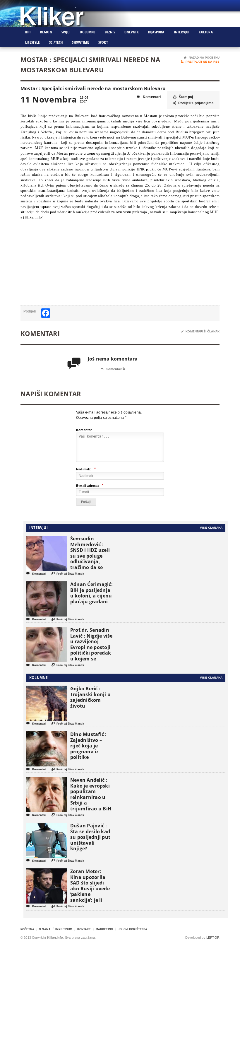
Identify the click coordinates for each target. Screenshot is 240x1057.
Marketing (104, 929)
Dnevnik (131, 32)
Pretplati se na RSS (200, 61)
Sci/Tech (56, 42)
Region (46, 32)
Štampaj (183, 97)
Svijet (66, 32)
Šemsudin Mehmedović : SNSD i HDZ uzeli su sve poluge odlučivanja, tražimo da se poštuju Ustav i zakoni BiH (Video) (90, 561)
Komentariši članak (200, 331)
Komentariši (113, 369)
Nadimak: (86, 469)
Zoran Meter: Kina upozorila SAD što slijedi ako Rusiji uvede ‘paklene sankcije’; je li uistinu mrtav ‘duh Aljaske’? (90, 891)
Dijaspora (156, 32)
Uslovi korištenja (132, 929)
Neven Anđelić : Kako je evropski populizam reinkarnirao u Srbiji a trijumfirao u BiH (90, 794)
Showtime (80, 42)
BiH (28, 32)
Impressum (63, 929)
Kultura (205, 32)
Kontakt (84, 929)
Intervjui (182, 32)
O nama (45, 929)
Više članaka (211, 527)
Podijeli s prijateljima (193, 103)
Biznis (110, 32)
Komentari (149, 97)
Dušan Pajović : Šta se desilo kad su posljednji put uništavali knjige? (90, 837)
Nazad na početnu (202, 57)
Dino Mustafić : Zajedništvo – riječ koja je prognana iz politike (88, 745)
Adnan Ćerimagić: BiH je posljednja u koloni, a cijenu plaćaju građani (91, 593)
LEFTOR (213, 937)
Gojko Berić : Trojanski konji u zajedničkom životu (90, 697)
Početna (27, 929)
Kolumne (87, 32)
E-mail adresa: (89, 485)
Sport (103, 42)
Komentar (84, 430)
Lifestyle (32, 42)
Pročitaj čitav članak (68, 574)
